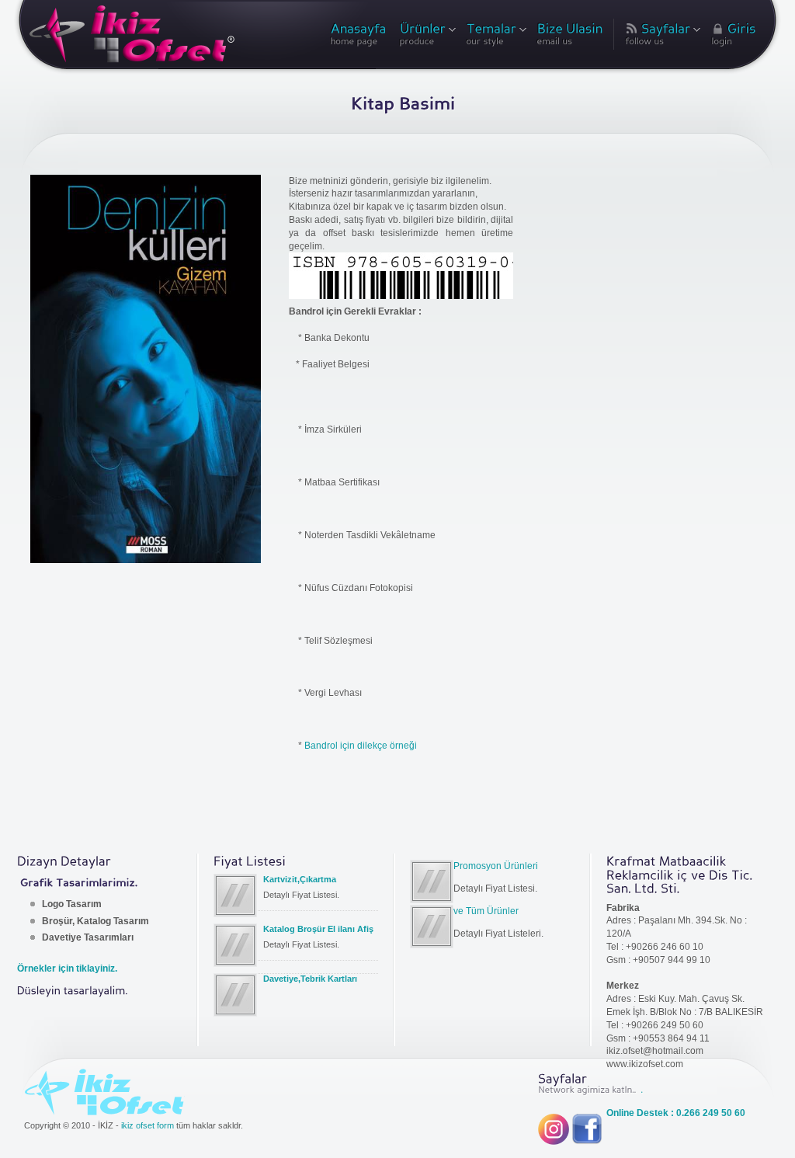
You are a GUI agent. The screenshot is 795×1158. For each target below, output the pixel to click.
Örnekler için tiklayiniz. (67, 968)
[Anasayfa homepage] (359, 37)
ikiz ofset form (147, 1125)
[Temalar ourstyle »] (495, 37)
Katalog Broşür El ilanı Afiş (318, 929)
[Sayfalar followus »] (662, 37)
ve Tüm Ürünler (486, 911)
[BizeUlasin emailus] (570, 37)
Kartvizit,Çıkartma (299, 879)
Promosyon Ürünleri (495, 866)
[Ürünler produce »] (427, 37)
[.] (640, 1089)
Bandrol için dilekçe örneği (360, 745)
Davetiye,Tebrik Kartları (310, 978)
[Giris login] (733, 37)
